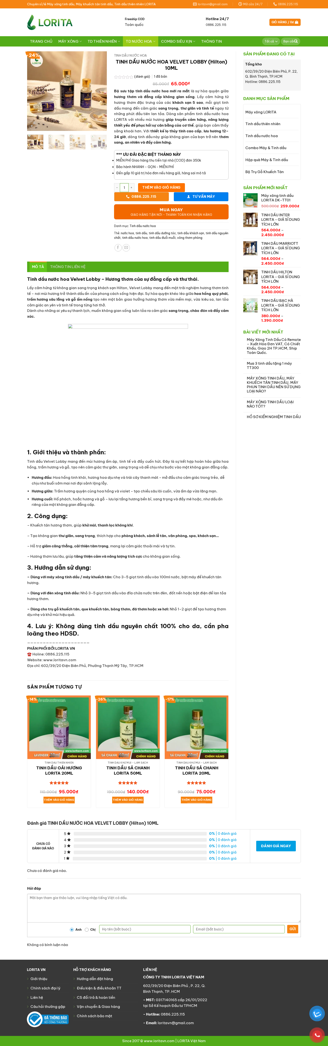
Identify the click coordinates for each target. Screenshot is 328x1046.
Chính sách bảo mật (94, 1016)
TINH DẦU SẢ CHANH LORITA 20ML (196, 770)
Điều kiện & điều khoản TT (99, 988)
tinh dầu (141, 233)
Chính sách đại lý (45, 988)
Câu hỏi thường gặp (47, 1006)
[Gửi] (296, 41)
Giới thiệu (38, 978)
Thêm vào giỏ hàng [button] (59, 799)
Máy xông (68, 41)
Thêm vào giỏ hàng (161, 187)
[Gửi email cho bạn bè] (126, 247)
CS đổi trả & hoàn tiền (96, 997)
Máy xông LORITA (260, 112)
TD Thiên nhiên (102, 41)
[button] (285, 22)
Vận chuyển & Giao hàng (98, 1006)
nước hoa (127, 233)
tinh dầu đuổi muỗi (162, 238)
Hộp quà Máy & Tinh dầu (266, 160)
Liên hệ (36, 997)
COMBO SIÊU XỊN (176, 41)
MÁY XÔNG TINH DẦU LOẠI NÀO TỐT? (270, 404)
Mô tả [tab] (38, 266)
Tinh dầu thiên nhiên (262, 124)
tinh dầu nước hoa (135, 238)
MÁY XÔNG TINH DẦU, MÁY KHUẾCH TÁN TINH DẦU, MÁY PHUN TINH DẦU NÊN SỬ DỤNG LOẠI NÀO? (274, 384)
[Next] (99, 91)
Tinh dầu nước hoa (261, 136)
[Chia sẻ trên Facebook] (118, 247)
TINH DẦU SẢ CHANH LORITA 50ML (128, 770)
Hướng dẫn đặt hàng (95, 978)
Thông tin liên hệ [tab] (68, 266)
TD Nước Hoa (139, 41)
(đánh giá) (142, 77)
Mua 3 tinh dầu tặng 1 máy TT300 (269, 365)
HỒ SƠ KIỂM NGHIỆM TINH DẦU (274, 417)
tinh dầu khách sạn (190, 233)
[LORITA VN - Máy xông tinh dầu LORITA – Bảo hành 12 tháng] (50, 22)
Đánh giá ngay (276, 846)
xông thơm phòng (189, 238)
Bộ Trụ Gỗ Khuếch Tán (264, 171)
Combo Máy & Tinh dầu (265, 148)
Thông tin (211, 41)
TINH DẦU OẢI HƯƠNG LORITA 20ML (59, 770)
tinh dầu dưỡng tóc (162, 233)
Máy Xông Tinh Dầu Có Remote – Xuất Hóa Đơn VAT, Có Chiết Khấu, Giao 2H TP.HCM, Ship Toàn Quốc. (274, 346)
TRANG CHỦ (41, 41)
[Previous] (34, 91)
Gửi (293, 929)
